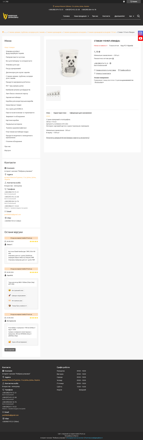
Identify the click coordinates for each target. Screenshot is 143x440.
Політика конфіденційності (94, 438)
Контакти (106, 16)
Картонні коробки (12, 120)
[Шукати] (138, 16)
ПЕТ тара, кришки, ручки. (15, 86)
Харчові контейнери (13, 97)
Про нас (95, 16)
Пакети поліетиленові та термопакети (20, 113)
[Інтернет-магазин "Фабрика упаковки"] (10, 16)
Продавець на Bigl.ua (71, 436)
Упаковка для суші (12, 65)
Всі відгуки (10, 349)
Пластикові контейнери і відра (17, 132)
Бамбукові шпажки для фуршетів (18, 90)
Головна (66, 16)
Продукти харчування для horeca (18, 82)
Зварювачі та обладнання (15, 116)
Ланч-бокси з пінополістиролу (17, 93)
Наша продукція (80, 16)
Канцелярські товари (13, 105)
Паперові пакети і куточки (15, 57)
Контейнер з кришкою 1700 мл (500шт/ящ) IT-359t (21, 328)
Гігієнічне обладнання (14, 141)
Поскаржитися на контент (75, 438)
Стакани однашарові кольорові (74, 32)
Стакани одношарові (53, 32)
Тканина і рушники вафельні (16, 128)
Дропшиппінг (120, 16)
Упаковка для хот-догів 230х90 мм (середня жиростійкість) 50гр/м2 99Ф (21, 256)
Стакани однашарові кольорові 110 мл (101, 32)
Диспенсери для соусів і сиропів (18, 72)
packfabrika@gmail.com (12, 214)
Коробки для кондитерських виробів (19, 101)
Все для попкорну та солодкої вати (19, 61)
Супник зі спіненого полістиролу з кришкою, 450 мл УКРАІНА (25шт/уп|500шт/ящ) (19, 333)
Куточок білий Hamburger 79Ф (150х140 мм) (21, 252)
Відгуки (7, 150)
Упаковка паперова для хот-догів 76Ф (21, 260)
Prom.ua (82, 434)
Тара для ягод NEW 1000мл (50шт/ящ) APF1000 (21, 283)
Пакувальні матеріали (14, 124)
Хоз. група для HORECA (14, 109)
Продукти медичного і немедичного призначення (19, 137)
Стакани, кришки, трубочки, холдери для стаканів (26, 32)
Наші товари (9, 47)
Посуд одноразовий (13, 68)
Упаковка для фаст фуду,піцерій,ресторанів (15, 52)
